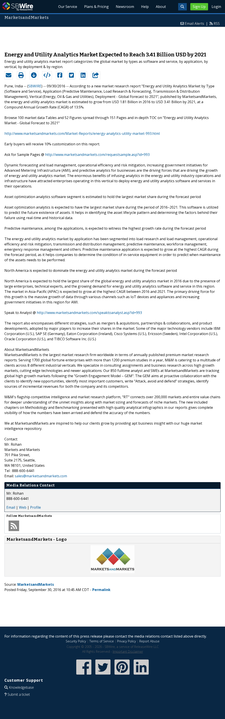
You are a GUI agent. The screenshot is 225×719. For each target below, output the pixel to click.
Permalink (101, 589)
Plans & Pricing (96, 6)
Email (10, 507)
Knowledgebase (21, 687)
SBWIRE (34, 86)
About (161, 6)
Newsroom (125, 6)
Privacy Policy (126, 641)
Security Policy (76, 641)
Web (22, 507)
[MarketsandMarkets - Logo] (112, 571)
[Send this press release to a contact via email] (9, 75)
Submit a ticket (18, 694)
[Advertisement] (112, 37)
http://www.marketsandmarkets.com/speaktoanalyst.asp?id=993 (89, 312)
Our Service (67, 6)
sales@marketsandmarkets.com (41, 476)
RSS (217, 23)
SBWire (17, 6)
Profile (35, 507)
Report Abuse (149, 641)
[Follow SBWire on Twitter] (103, 675)
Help (145, 6)
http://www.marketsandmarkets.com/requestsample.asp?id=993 (97, 154)
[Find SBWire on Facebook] (84, 675)
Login (216, 6)
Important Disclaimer (128, 651)
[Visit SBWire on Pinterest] (122, 675)
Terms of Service (101, 641)
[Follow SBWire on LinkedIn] (141, 675)
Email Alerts (194, 23)
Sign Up (199, 6)
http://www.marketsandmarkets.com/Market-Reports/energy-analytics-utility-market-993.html (82, 133)
